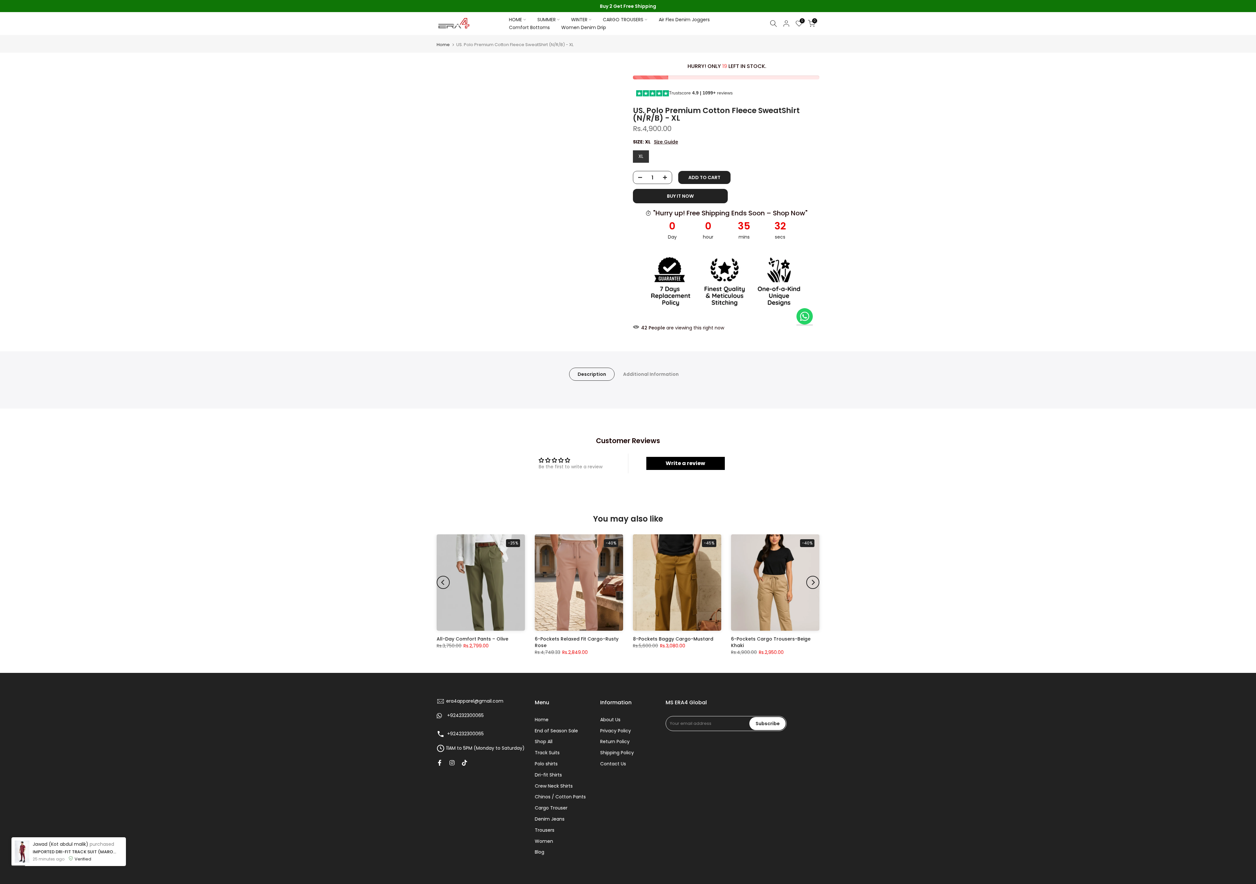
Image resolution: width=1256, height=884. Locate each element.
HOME (515, 19)
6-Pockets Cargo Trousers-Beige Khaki (771, 642)
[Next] (812, 582)
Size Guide (666, 142)
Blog (539, 852)
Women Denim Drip (583, 27)
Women (544, 841)
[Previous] (443, 582)
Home (443, 44)
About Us (610, 719)
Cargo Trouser (551, 808)
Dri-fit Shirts (548, 774)
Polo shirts (546, 763)
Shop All (543, 741)
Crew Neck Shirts (554, 785)
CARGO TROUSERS (623, 19)
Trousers (544, 829)
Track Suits (547, 752)
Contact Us (613, 763)
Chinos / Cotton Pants (560, 796)
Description (592, 374)
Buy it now (680, 196)
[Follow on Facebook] (440, 763)
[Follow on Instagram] (452, 763)
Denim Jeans (550, 819)
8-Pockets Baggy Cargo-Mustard (673, 639)
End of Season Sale (556, 730)
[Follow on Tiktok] (464, 763)
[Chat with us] (804, 316)
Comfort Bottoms (529, 27)
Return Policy (615, 741)
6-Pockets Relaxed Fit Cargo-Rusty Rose (577, 642)
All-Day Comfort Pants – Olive (472, 639)
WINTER (579, 19)
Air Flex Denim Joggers (684, 19)
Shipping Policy (617, 752)
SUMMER (546, 19)
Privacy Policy (615, 730)
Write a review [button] (685, 463)
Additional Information (651, 374)
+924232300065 (465, 715)
